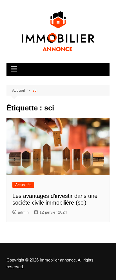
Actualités (23, 185)
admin (23, 212)
